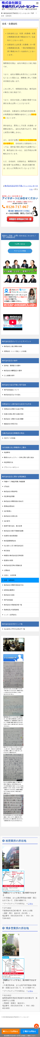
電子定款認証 (8, 600)
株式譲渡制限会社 (10, 541)
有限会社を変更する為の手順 (13, 409)
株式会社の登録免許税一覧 (13, 605)
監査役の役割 (8, 560)
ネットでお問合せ (11, 1031)
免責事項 (7, 452)
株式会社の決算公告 (10, 516)
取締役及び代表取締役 (11, 610)
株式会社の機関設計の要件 (13, 370)
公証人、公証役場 (10, 575)
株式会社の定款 (9, 595)
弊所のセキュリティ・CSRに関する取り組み (19, 457)
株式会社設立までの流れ (12, 395)
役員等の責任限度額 (10, 536)
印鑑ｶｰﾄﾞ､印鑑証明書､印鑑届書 (14, 481)
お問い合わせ (20, 244)
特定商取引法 (8, 462)
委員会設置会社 (9, 506)
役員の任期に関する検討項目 (13, 414)
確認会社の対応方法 (10, 424)
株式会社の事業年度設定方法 (13, 585)
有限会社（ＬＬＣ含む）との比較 (15, 351)
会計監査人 (8, 511)
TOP (19, 13)
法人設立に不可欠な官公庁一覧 (14, 629)
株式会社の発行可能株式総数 (13, 531)
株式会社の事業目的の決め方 (13, 501)
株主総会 (7, 550)
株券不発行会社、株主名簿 (13, 526)
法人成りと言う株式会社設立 (13, 546)
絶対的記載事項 (9, 590)
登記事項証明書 (9, 496)
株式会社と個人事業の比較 (13, 346)
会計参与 (7, 521)
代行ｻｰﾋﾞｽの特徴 (9, 438)
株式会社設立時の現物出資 (13, 565)
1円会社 (6, 486)
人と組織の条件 (9, 375)
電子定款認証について (11, 390)
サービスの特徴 (20, 251)
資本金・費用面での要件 (12, 365)
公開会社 (7, 570)
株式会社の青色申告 (10, 491)
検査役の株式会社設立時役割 (13, 555)
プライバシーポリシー (11, 467)
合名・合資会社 (9, 580)
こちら (30, 903)
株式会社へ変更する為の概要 (13, 419)
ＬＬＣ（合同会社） (10, 615)
